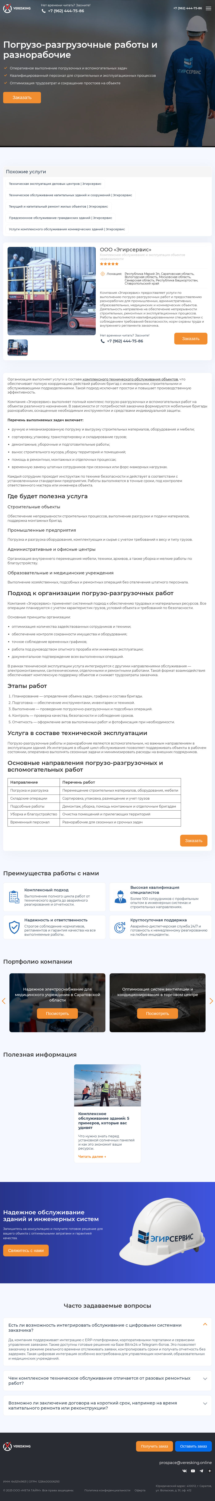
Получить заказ (154, 1446)
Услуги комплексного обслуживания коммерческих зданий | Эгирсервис (67, 229)
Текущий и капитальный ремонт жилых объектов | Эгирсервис (58, 206)
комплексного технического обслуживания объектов (130, 379)
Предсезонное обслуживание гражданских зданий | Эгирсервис (60, 218)
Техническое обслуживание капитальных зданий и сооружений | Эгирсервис (70, 195)
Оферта (140, 1490)
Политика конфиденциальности (107, 1490)
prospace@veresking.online (185, 1462)
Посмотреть (57, 1013)
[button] (4, 1001)
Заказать (22, 97)
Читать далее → (92, 1157)
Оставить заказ (193, 1446)
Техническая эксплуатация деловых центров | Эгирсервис (55, 184)
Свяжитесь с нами (26, 1250)
